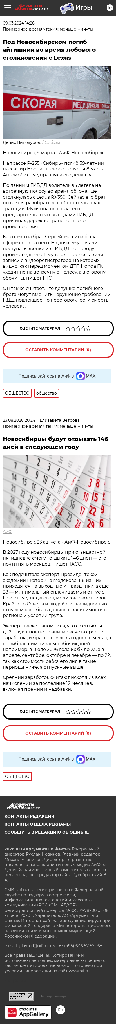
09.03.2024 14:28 (19, 23)
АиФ (7, 531)
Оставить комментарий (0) (58, 349)
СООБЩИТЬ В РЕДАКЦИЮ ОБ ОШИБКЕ (47, 832)
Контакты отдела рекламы (38, 824)
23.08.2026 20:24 (19, 420)
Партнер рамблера (53, 996)
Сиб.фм (52, 142)
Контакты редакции (30, 816)
